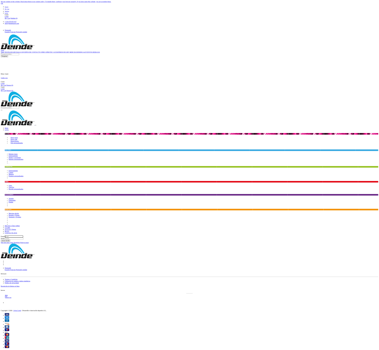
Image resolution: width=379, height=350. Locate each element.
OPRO (43, 52)
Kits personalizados (17, 143)
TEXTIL (7, 52)
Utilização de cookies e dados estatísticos (17, 281)
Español (7, 32)
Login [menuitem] (6, 16)
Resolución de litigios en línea (10, 286)
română (24, 32)
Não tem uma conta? (7, 242)
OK (2, 3)
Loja (6, 296)
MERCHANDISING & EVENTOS (81, 52)
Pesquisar (4, 56)
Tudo (2, 52)
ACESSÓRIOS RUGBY (61, 52)
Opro (10, 185)
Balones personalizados (16, 159)
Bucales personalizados (16, 189)
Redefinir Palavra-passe (21, 242)
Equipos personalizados (16, 176)
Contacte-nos (8, 297)
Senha (3, 238)
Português (19, 32)
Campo (11, 172)
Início (6, 295)
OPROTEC (49, 52)
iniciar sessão (5, 240)
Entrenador (12, 200)
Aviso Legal (17, 310)
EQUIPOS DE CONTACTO (31, 52)
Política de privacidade (12, 283)
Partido (11, 202)
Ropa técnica (15, 141)
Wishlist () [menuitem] (13, 18)
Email (2, 236)
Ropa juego (14, 137)
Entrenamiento (13, 156)
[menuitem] (6, 128)
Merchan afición (14, 213)
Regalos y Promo (14, 215)
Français (13, 32)
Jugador (11, 198)
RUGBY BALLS (16, 52)
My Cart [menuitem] (7, 18)
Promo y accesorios (15, 157)
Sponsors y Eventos (15, 217)
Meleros (11, 174)
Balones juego (13, 154)
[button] (8, 30)
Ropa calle (14, 139)
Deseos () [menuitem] (9, 85)
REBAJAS (96, 52)
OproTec (11, 187)
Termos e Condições (11, 279)
